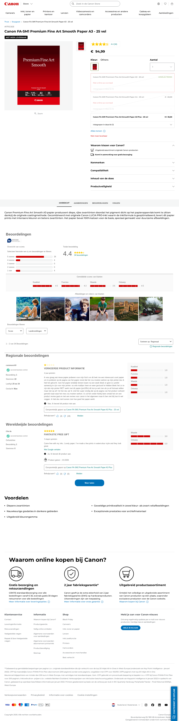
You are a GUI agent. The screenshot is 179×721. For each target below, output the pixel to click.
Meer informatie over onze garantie (82, 601)
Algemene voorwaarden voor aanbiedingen (44, 635)
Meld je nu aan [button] (130, 628)
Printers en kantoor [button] (48, 13)
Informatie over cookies (61, 695)
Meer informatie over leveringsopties (28, 601)
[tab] (64, 203)
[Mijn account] (158, 4)
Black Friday (68, 619)
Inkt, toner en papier (71, 629)
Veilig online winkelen (43, 629)
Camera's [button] (10, 13)
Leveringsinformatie (12, 624)
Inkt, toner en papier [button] (27, 13)
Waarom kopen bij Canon (132, 601)
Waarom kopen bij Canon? (45, 619)
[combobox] (95, 4)
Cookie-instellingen (87, 695)
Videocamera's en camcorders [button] (85, 13)
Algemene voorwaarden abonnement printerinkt (44, 642)
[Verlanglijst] (165, 4)
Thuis (6, 22)
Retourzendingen (11, 629)
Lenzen (66, 634)
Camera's (66, 624)
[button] (95, 67)
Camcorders (68, 648)
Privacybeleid (38, 695)
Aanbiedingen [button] (166, 13)
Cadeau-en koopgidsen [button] (145, 13)
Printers (66, 643)
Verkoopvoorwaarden (15, 695)
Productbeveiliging (42, 648)
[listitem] (81, 46)
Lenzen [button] (64, 13)
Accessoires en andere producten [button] (116, 13)
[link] (132, 79)
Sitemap (37, 653)
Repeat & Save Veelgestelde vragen (15, 639)
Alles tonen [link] (96, 131)
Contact (7, 619)
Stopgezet (16, 22)
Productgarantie (40, 624)
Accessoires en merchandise (75, 653)
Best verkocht (68, 657)
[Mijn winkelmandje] (172, 4)
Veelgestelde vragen (12, 634)
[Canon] (11, 4)
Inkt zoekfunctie (69, 638)
